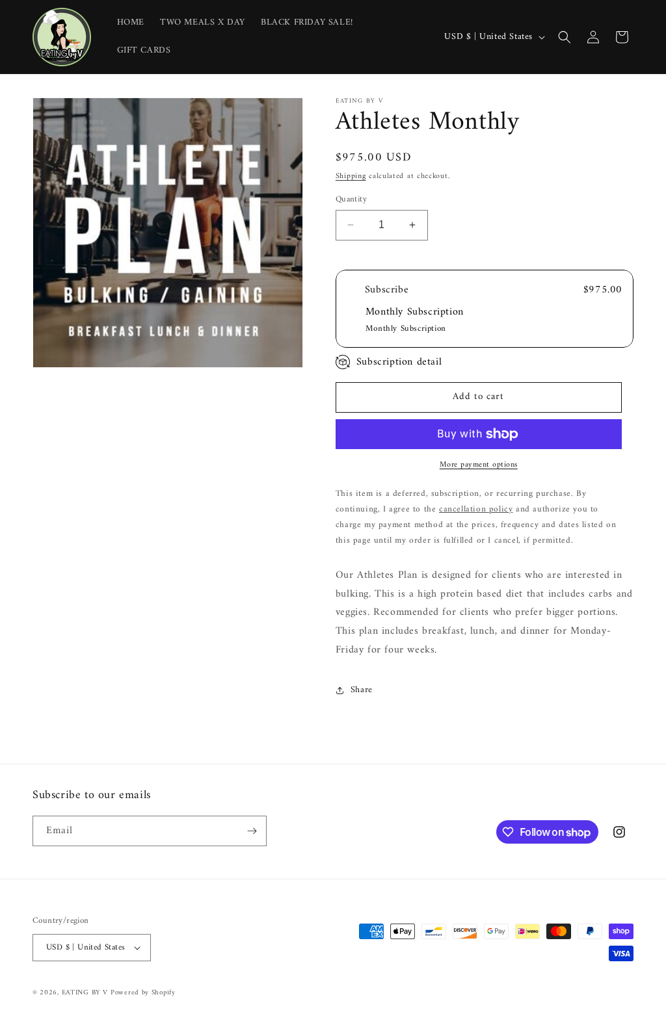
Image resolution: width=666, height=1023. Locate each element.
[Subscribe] (251, 831)
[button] (564, 37)
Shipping (351, 176)
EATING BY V (85, 993)
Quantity (351, 199)
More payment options (479, 465)
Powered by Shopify (143, 993)
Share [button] (362, 690)
